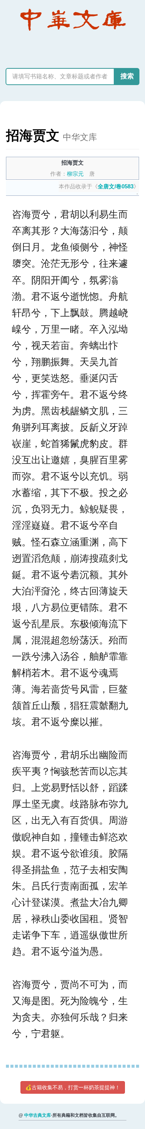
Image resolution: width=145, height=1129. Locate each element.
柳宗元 (75, 174)
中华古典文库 (37, 1115)
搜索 (127, 76)
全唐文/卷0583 (115, 186)
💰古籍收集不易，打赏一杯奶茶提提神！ (72, 1087)
